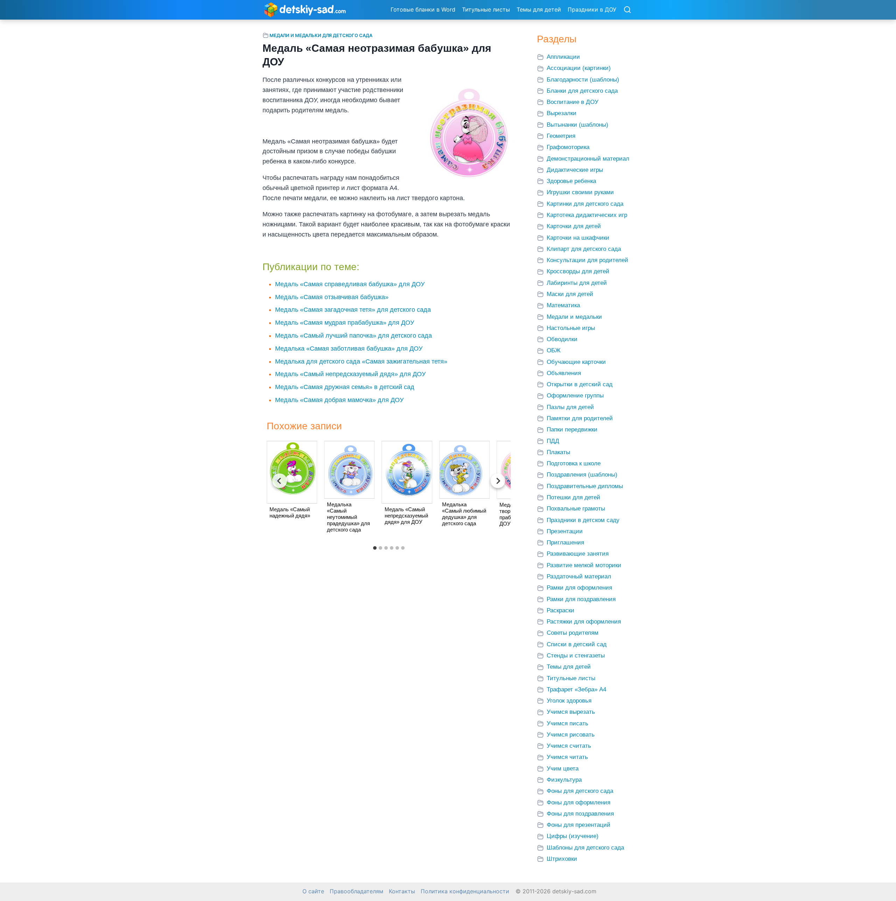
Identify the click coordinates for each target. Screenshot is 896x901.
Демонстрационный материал (588, 158)
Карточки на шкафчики (578, 237)
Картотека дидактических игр (587, 215)
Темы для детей (539, 9)
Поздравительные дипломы (585, 486)
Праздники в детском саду (583, 520)
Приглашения (565, 542)
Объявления (564, 373)
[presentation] (292, 472)
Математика (563, 305)
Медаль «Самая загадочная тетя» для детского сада (353, 309)
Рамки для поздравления (581, 599)
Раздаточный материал (579, 576)
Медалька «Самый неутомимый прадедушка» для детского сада (348, 517)
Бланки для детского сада (582, 90)
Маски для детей (570, 294)
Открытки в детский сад (579, 384)
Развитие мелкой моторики (584, 565)
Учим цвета (563, 768)
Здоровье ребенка (571, 181)
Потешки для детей (573, 497)
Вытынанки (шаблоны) (577, 124)
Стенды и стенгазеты (576, 655)
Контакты (402, 891)
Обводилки (562, 339)
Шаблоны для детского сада (585, 847)
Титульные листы (486, 9)
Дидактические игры (575, 170)
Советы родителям (572, 632)
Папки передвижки (572, 429)
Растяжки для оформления (584, 621)
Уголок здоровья (569, 700)
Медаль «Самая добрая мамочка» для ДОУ (339, 399)
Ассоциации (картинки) (579, 68)
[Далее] (498, 480)
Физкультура (564, 779)
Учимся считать (569, 745)
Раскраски (560, 610)
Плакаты (558, 452)
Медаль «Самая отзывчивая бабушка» (331, 297)
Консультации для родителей (587, 260)
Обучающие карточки (576, 362)
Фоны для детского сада (580, 791)
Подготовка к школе (574, 463)
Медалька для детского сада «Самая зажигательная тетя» (361, 361)
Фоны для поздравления (580, 813)
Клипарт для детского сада (584, 249)
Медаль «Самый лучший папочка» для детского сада (353, 335)
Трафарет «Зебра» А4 (576, 689)
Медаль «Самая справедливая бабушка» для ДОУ (350, 284)
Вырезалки (561, 113)
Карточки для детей (574, 226)
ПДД (553, 441)
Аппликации (563, 57)
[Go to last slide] (279, 480)
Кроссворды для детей (578, 271)
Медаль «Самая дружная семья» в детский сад (344, 386)
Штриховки (562, 859)
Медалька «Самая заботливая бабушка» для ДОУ (348, 348)
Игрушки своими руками (580, 192)
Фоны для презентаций (578, 825)
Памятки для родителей (580, 418)
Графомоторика (568, 147)
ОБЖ (554, 350)
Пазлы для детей (570, 407)
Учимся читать (567, 757)
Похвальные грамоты (576, 508)
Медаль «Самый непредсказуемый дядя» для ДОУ (350, 374)
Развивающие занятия (578, 553)
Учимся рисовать (571, 734)
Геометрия (561, 136)
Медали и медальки (574, 317)
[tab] (375, 548)
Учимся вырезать (571, 712)
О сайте (313, 891)
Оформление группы (575, 395)
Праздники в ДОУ (592, 9)
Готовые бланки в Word (423, 9)
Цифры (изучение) (572, 836)
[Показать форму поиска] (627, 10)
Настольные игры (571, 328)
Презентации (565, 531)
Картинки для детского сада (585, 203)
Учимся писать (567, 723)
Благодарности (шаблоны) (583, 79)
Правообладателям (356, 891)
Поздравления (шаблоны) (582, 474)
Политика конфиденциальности (465, 891)
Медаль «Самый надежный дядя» (290, 512)
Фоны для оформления (578, 802)
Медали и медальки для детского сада (321, 35)
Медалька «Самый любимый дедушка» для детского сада (464, 513)
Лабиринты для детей (577, 283)
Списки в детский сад (577, 644)
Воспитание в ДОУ (572, 102)
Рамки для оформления (579, 587)
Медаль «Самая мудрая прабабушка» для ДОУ (344, 322)
